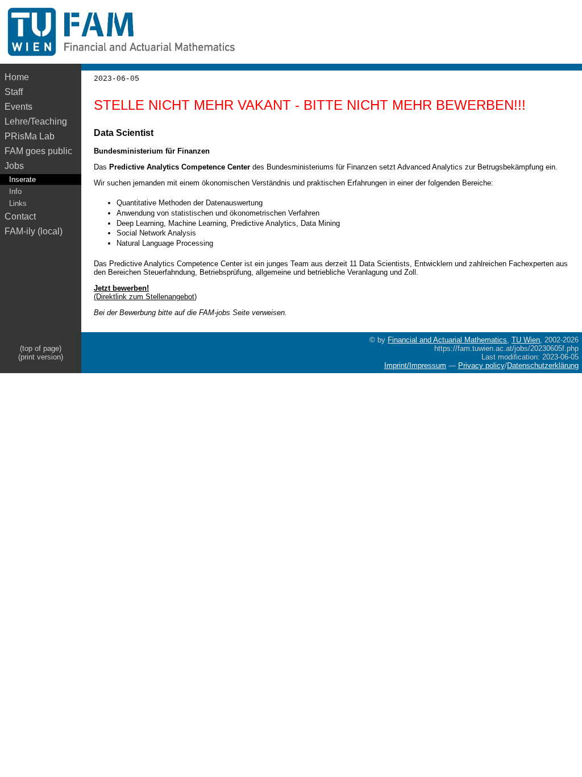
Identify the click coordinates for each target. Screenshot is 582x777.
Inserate (22, 179)
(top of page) (40, 348)
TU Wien (526, 340)
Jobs (14, 166)
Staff (14, 92)
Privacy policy (481, 365)
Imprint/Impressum (415, 365)
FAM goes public (41, 151)
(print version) (40, 357)
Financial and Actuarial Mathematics (447, 340)
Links (18, 203)
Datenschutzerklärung (543, 365)
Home (17, 77)
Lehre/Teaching (36, 121)
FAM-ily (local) (34, 231)
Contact (20, 216)
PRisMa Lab (30, 136)
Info (15, 191)
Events (18, 106)
